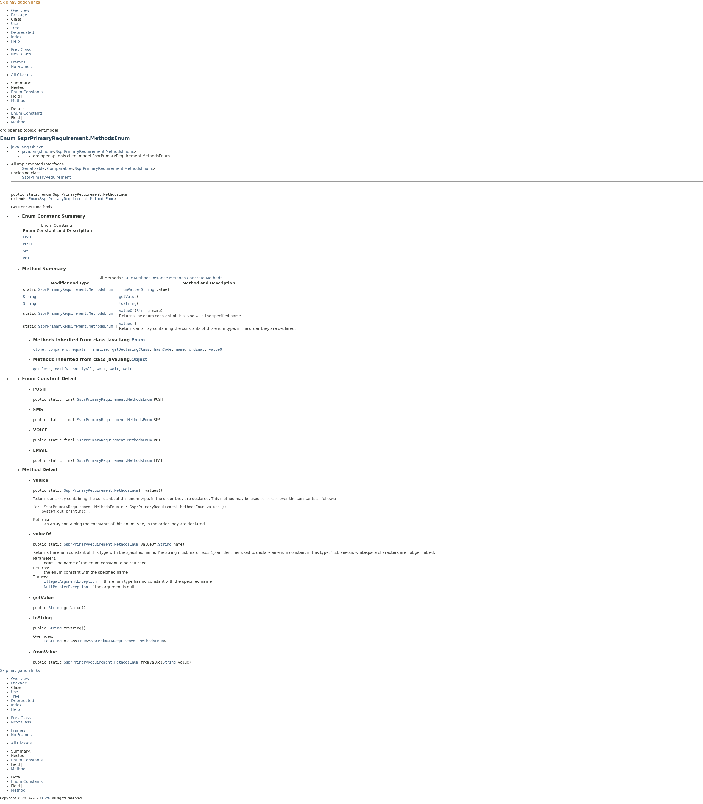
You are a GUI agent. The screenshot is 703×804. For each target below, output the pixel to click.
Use (14, 23)
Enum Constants (27, 92)
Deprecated (22, 32)
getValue (127, 296)
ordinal (196, 349)
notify (61, 369)
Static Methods (136, 278)
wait (101, 369)
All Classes (21, 75)
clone (38, 349)
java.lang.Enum (37, 151)
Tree (15, 28)
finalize (99, 349)
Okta (46, 798)
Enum (33, 199)
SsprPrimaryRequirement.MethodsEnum (94, 151)
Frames (18, 62)
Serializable (33, 168)
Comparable (59, 168)
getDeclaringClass (130, 349)
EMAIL (28, 237)
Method (18, 100)
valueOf (126, 310)
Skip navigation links (20, 2)
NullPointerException (66, 587)
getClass (42, 369)
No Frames (21, 66)
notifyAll (82, 369)
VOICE (28, 258)
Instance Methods (169, 278)
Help (15, 41)
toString (127, 303)
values (125, 323)
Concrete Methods (204, 278)
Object (139, 359)
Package (19, 15)
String (147, 289)
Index (16, 37)
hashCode (162, 349)
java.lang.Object (27, 147)
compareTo (58, 349)
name (180, 349)
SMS (26, 251)
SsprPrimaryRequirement (46, 177)
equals (79, 349)
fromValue (129, 289)
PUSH (27, 244)
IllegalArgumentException (70, 581)
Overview (20, 10)
